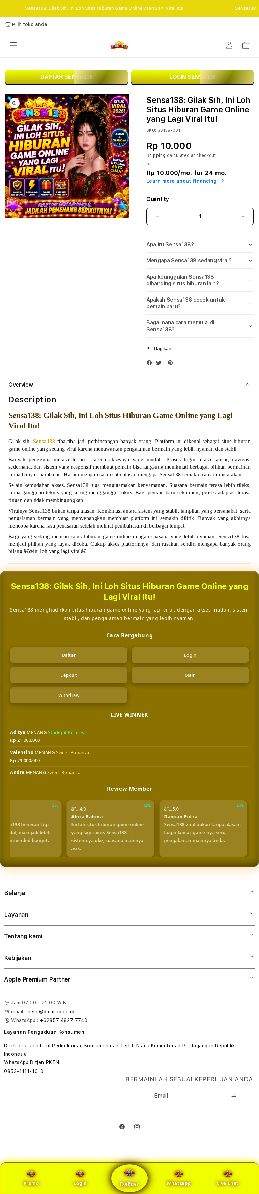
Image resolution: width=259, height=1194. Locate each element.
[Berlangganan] (233, 1096)
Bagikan (162, 348)
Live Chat (228, 1183)
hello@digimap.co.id (51, 1011)
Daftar (129, 1184)
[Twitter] (160, 364)
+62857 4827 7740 (64, 1020)
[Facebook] (151, 364)
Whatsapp (179, 1183)
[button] (13, 45)
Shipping (156, 155)
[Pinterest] (172, 364)
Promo (31, 1183)
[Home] (119, 45)
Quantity (157, 199)
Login (80, 1183)
